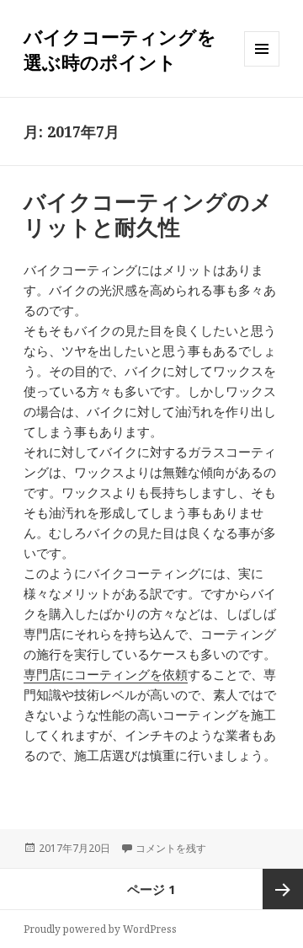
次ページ (283, 889)
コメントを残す (171, 848)
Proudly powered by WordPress (100, 929)
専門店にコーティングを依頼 (106, 674)
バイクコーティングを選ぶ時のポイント (120, 49)
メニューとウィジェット (262, 66)
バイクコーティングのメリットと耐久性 (148, 214)
